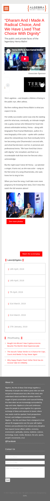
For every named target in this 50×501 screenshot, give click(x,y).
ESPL (25, 496)
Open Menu (6, 8)
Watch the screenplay (31, 254)
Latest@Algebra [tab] (14, 260)
